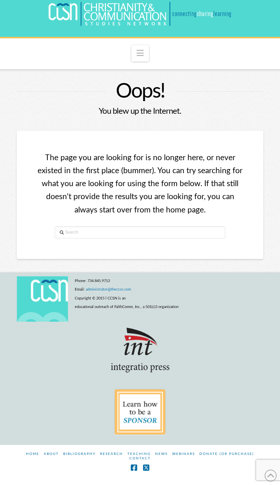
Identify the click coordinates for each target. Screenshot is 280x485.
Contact (140, 458)
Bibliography (79, 454)
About (51, 454)
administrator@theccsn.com (108, 289)
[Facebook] (134, 467)
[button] (140, 53)
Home (32, 454)
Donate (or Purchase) (226, 454)
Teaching (139, 454)
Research (111, 454)
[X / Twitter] (146, 467)
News (161, 454)
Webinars (183, 454)
